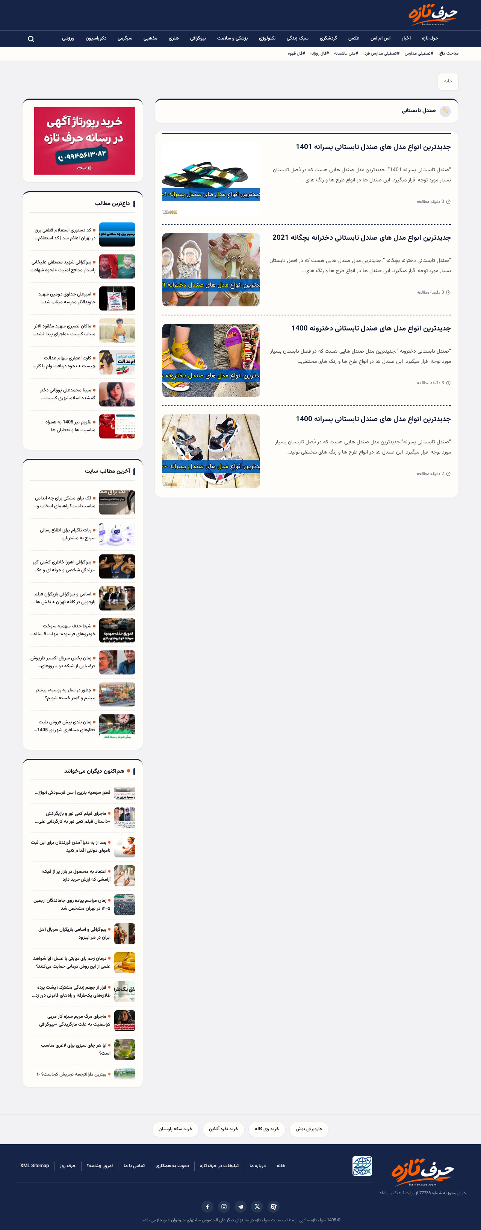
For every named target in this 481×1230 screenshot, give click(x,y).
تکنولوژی (267, 38)
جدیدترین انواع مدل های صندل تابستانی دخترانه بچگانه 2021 (361, 238)
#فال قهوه (296, 53)
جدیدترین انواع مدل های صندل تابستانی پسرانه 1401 (373, 147)
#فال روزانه (319, 53)
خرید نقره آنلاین (223, 1129)
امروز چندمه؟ (100, 1166)
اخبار (406, 38)
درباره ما (258, 1166)
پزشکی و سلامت (232, 38)
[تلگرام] (240, 1207)
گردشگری (328, 38)
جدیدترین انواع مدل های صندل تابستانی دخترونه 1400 (371, 328)
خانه (448, 81)
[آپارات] (274, 1207)
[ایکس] (257, 1207)
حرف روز (68, 1166)
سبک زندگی (298, 38)
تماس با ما (134, 1166)
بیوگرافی (198, 38)
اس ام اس (380, 38)
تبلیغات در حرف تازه (219, 1166)
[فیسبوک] (207, 1207)
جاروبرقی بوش (309, 1129)
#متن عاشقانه (346, 53)
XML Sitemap (34, 1166)
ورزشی (68, 38)
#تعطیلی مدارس (419, 53)
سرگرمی (125, 38)
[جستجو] (31, 38)
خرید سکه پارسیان (175, 1129)
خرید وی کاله (267, 1129)
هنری (174, 38)
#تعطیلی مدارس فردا (381, 53)
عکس (353, 38)
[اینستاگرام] (224, 1207)
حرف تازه (430, 38)
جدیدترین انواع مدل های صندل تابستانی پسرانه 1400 (373, 419)
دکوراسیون (96, 38)
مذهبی (150, 38)
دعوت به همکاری (172, 1166)
